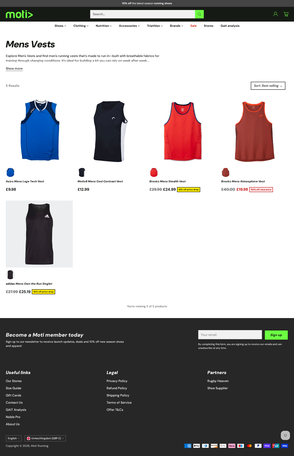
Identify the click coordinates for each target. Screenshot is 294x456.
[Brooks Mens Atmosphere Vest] (254, 131)
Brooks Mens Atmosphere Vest (243, 181)
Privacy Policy (117, 381)
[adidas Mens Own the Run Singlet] (39, 234)
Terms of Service (119, 402)
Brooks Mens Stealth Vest (167, 181)
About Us (13, 424)
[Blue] (10, 172)
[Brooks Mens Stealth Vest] (182, 131)
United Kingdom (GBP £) (46, 438)
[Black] (10, 274)
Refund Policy (117, 388)
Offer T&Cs (115, 410)
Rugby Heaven (218, 381)
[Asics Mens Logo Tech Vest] (39, 131)
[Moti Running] (19, 14)
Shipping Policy (118, 395)
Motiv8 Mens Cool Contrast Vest (100, 181)
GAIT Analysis (16, 410)
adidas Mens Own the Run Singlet (29, 283)
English (12, 438)
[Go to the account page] (275, 14)
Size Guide (13, 388)
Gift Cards (13, 395)
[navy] (82, 172)
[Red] (153, 172)
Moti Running (39, 446)
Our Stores (14, 381)
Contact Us (14, 402)
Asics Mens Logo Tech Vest (25, 181)
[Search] (199, 14)
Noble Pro (13, 417)
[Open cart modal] (286, 14)
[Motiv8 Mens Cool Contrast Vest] (111, 131)
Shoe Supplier (217, 388)
